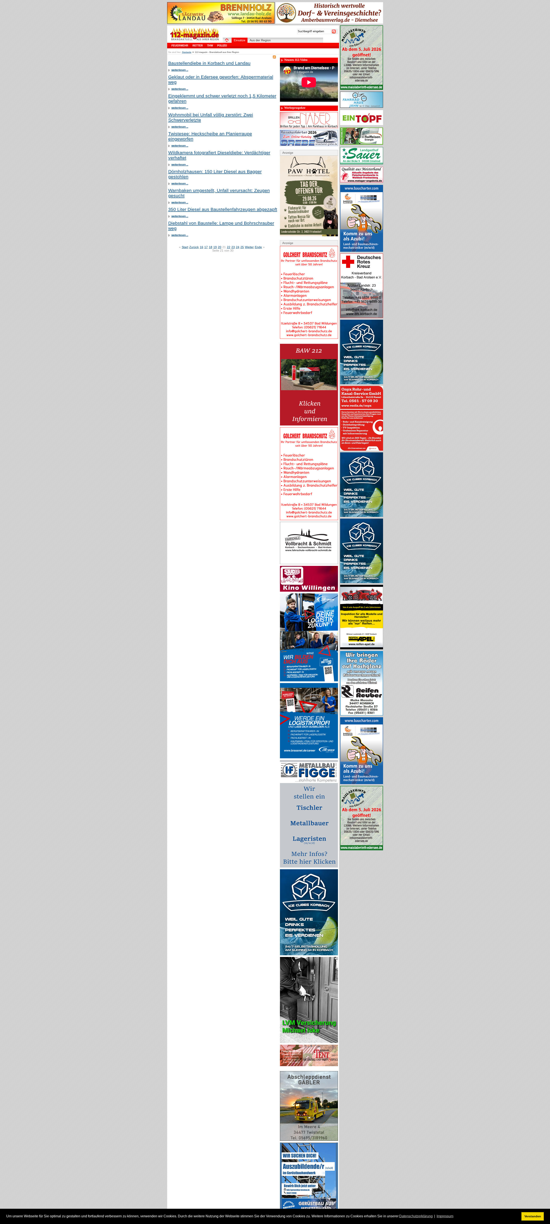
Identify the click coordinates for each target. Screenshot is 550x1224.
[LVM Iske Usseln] (309, 1042)
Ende (258, 247)
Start (185, 247)
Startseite (186, 52)
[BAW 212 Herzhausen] (309, 424)
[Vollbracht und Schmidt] (309, 563)
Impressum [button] (445, 1216)
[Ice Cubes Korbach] (309, 954)
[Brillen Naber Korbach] (309, 127)
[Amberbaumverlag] (329, 22)
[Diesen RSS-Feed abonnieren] (274, 57)
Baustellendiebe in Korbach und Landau (209, 63)
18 (210, 247)
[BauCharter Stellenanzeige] (361, 250)
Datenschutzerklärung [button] (416, 1216)
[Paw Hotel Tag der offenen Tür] (309, 235)
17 (206, 247)
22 (228, 247)
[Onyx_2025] (361, 449)
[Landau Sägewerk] (221, 22)
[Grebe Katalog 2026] (309, 145)
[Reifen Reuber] (361, 714)
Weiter (249, 247)
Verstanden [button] (532, 1216)
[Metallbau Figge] (309, 866)
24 (237, 247)
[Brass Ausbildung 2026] (309, 757)
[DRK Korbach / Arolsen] (361, 317)
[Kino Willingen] (309, 590)
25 (242, 247)
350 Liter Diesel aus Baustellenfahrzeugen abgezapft (222, 209)
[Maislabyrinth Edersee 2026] (361, 89)
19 (215, 247)
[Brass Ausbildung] (309, 680)
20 (219, 247)
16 (201, 247)
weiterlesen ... (179, 70)
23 (233, 247)
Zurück (194, 247)
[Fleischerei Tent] (309, 1065)
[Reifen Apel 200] (361, 648)
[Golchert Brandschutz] (309, 337)
